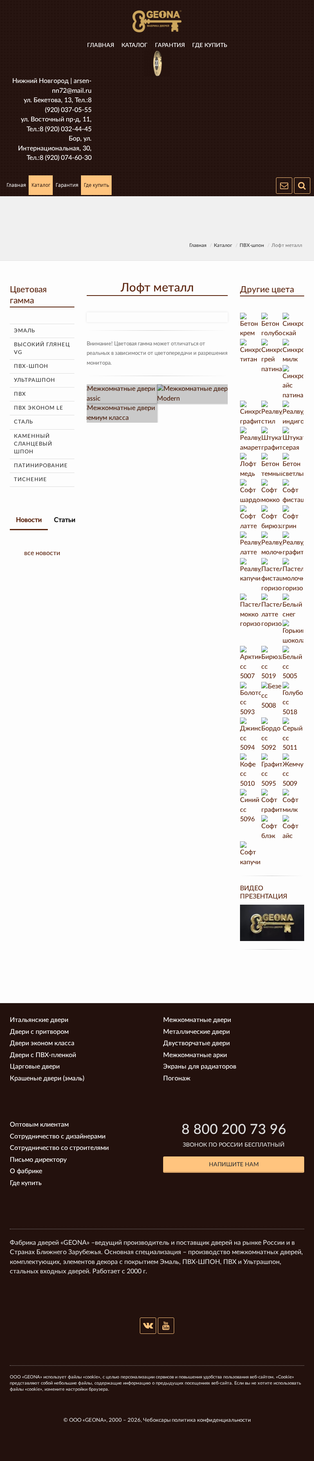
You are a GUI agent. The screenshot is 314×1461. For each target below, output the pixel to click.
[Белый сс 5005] (293, 664)
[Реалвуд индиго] (293, 414)
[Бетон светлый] (293, 466)
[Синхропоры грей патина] (272, 357)
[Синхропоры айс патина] (293, 383)
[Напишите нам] (284, 185)
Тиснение (30, 479)
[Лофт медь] (250, 466)
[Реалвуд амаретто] (250, 440)
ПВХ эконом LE (38, 408)
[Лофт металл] (157, 317)
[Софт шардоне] (250, 492)
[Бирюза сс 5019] (272, 664)
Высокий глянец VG (42, 348)
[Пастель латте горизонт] (272, 612)
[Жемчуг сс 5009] (293, 771)
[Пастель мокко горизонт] (250, 612)
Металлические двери (196, 1032)
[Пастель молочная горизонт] (293, 576)
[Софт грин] (293, 518)
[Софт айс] (293, 828)
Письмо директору (38, 1159)
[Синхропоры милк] (293, 352)
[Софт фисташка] (293, 492)
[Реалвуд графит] (293, 544)
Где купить (209, 45)
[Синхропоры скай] (293, 326)
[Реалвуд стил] (272, 414)
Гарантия (170, 45)
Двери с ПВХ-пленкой (43, 1055)
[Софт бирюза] (272, 518)
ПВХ (20, 394)
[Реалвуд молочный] (272, 544)
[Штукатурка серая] (293, 440)
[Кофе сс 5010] (250, 771)
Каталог (134, 45)
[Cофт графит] (272, 802)
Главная (100, 45)
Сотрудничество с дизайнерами (57, 1136)
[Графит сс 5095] (272, 771)
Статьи (64, 520)
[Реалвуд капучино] (250, 571)
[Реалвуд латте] (250, 544)
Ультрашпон (34, 380)
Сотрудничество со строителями (59, 1148)
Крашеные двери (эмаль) (47, 1078)
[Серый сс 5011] (293, 735)
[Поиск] (302, 185)
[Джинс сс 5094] (250, 735)
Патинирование (41, 465)
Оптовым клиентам (39, 1124)
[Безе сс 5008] (272, 696)
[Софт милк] (293, 802)
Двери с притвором (39, 1032)
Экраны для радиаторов (199, 1066)
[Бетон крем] (250, 326)
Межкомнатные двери (197, 1020)
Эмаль (24, 331)
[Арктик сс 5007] (250, 664)
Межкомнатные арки (195, 1055)
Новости (29, 520)
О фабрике (26, 1171)
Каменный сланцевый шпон (33, 444)
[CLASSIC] (119, 393)
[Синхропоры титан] (250, 352)
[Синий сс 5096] (250, 807)
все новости (42, 553)
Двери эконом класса (42, 1043)
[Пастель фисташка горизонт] (272, 576)
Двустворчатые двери (196, 1043)
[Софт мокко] (272, 492)
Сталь (23, 422)
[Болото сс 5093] (250, 700)
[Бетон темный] (272, 466)
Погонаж (177, 1078)
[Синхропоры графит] (250, 414)
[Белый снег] (293, 607)
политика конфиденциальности (211, 1420)
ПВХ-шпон (252, 245)
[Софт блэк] (272, 828)
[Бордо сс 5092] (272, 735)
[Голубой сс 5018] (293, 700)
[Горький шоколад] (293, 633)
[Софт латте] (250, 518)
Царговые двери (35, 1066)
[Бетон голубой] (272, 326)
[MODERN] (195, 393)
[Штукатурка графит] (272, 440)
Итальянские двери (39, 1020)
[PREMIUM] (119, 413)
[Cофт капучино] (250, 854)
